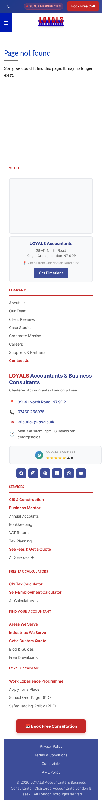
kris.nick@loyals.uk (36, 421)
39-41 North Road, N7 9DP (42, 402)
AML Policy (51, 772)
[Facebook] (21, 473)
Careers (16, 344)
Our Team (17, 311)
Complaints (51, 763)
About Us (17, 302)
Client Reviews (22, 319)
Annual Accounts (24, 516)
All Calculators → (24, 600)
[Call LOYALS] (8, 6)
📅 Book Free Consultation (51, 726)
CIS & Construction (26, 499)
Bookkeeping (20, 524)
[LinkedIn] (57, 473)
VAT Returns (19, 532)
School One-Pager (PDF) (31, 697)
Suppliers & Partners (27, 352)
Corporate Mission (25, 335)
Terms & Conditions (51, 755)
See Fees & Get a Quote (30, 549)
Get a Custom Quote (27, 640)
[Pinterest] (45, 473)
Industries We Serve (27, 632)
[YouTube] (81, 473)
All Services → (21, 557)
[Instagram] (33, 473)
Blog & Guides (21, 649)
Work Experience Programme (36, 681)
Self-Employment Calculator (35, 592)
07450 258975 (31, 411)
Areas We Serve (23, 624)
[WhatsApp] (69, 473)
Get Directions (51, 273)
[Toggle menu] (6, 22)
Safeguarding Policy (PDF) (32, 706)
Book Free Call (83, 6)
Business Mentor (25, 507)
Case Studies (20, 327)
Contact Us (19, 360)
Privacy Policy (51, 746)
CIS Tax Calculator (26, 584)
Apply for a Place (24, 689)
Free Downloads (23, 657)
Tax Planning (20, 541)
